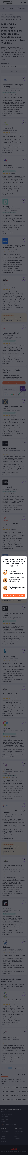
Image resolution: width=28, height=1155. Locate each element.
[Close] (25, 558)
